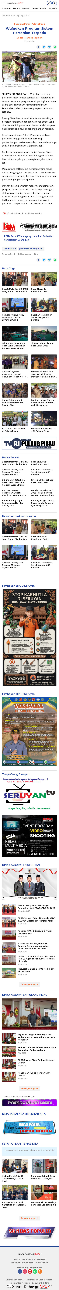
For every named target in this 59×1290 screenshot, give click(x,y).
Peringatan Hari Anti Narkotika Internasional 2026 (14, 1205)
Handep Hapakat (33, 38)
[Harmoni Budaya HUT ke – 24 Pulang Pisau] (44, 418)
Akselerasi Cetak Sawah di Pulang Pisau (14, 429)
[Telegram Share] (49, 47)
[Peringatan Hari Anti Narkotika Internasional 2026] (15, 1192)
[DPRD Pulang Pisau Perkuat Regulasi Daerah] (9, 1064)
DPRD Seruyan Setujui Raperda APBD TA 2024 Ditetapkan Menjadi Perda (36, 919)
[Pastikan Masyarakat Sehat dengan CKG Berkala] (44, 305)
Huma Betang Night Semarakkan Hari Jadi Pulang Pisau (13, 402)
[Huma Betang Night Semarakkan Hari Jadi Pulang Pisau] (15, 390)
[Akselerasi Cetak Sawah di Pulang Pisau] (15, 418)
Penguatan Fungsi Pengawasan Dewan (34, 1074)
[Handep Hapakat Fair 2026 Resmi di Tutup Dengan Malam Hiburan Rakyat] (44, 361)
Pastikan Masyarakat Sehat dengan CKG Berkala (41, 317)
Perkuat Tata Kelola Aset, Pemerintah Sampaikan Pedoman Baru (37, 1048)
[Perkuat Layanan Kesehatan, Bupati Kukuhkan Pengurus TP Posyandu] (15, 361)
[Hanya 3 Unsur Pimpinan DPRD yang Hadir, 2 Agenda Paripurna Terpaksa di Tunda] (9, 960)
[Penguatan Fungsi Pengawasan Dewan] (9, 1077)
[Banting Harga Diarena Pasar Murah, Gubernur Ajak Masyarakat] (44, 390)
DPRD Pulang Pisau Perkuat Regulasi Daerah (36, 1061)
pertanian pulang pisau (31, 248)
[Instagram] (25, 1271)
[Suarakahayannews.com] (15, 3)
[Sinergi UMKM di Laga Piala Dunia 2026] (44, 333)
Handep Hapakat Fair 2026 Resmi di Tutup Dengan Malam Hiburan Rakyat (43, 374)
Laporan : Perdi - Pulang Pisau (29, 24)
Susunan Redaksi (36, 1259)
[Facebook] (20, 1271)
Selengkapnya (28, 984)
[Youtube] (30, 1271)
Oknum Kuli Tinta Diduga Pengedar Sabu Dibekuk (44, 1203)
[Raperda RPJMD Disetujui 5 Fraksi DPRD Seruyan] (9, 935)
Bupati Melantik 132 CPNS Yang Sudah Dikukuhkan (15, 290)
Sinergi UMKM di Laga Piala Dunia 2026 (42, 344)
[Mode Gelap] (49, 3)
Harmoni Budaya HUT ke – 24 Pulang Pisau (43, 429)
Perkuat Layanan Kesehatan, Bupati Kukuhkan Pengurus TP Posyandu (14, 374)
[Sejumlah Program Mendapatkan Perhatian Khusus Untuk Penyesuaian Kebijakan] (9, 1038)
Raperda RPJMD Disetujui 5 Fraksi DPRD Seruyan (35, 932)
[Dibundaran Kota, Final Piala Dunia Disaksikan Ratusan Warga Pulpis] (15, 333)
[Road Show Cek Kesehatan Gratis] (44, 279)
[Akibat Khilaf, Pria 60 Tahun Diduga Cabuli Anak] (15, 1166)
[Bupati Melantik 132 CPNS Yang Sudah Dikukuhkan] (15, 279)
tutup (9, 1285)
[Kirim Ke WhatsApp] (55, 47)
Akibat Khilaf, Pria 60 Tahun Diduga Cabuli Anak (12, 1178)
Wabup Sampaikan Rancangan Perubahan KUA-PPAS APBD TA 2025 (36, 906)
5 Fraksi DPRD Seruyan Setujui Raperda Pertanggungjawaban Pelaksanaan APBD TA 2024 (33, 946)
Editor (20, 38)
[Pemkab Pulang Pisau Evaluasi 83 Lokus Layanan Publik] (15, 305)
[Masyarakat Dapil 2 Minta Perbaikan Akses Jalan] (9, 973)
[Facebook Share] (38, 47)
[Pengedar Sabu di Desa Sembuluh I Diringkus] (44, 1166)
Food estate (9, 248)
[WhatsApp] (35, 1271)
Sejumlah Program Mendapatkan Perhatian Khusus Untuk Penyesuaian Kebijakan (37, 1037)
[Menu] (4, 3)
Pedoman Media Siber (22, 1262)
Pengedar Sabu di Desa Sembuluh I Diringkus (43, 1177)
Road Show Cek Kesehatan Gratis (40, 290)
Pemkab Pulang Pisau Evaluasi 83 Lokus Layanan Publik (13, 317)
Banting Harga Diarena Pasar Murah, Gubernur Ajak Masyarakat (42, 402)
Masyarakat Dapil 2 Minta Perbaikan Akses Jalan (36, 970)
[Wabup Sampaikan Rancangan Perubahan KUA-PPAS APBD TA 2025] (9, 909)
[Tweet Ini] (44, 47)
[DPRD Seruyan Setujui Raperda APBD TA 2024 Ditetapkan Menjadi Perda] (9, 922)
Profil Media (42, 1262)
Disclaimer (19, 1259)
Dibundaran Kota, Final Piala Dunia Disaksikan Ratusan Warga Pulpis (13, 346)
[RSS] (40, 1271)
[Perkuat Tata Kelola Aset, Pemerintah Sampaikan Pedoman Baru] (9, 1051)
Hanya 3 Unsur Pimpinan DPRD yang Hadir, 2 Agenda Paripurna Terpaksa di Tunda (36, 959)
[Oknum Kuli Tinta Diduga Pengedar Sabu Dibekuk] (44, 1192)
